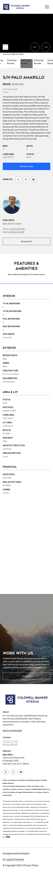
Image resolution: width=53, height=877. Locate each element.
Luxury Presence (15, 859)
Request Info (26, 241)
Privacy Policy (30, 865)
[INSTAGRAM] (13, 772)
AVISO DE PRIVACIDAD (12, 731)
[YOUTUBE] (21, 772)
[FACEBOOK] (6, 772)
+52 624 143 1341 (10, 741)
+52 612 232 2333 (17, 229)
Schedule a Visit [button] (26, 166)
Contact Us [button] (26, 676)
